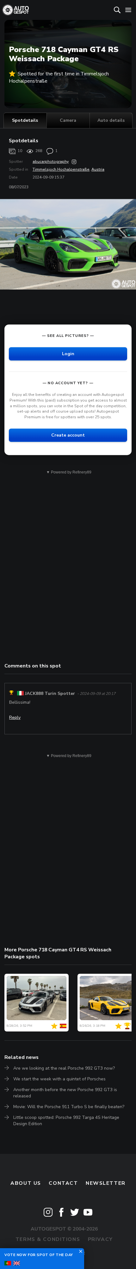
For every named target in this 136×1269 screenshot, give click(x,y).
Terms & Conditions (47, 1239)
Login (68, 353)
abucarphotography (51, 161)
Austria (97, 169)
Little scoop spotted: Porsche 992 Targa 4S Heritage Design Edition (66, 1120)
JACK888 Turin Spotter (50, 693)
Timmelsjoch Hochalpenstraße (61, 169)
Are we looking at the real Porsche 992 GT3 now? (64, 1068)
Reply (15, 717)
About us (25, 1183)
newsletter (106, 1183)
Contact (63, 1183)
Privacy (100, 1239)
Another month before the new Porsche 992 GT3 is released (65, 1093)
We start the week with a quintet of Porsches (59, 1079)
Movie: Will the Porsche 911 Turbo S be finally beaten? (68, 1107)
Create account (68, 435)
